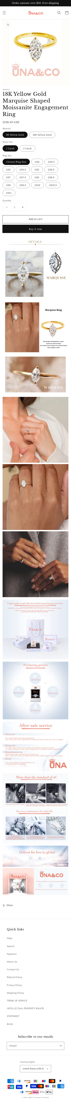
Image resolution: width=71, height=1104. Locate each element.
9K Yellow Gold (15, 134)
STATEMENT (13, 1016)
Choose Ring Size (16, 161)
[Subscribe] (60, 1046)
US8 (37, 177)
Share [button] (10, 905)
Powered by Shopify (41, 1097)
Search (10, 946)
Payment (12, 953)
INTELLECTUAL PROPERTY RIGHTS (25, 1008)
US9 (8, 185)
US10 (37, 185)
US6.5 (51, 169)
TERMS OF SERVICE (17, 1000)
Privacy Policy (14, 985)
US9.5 (22, 185)
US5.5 (22, 169)
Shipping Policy (15, 992)
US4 (37, 161)
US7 (8, 177)
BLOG (10, 1024)
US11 (9, 192)
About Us (12, 961)
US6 (37, 169)
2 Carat (27, 148)
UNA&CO (31, 1097)
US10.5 (53, 185)
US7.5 (22, 177)
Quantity (7, 200)
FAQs (9, 938)
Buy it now (35, 229)
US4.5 (51, 161)
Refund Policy (14, 977)
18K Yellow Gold (42, 134)
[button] (4, 13)
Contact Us (13, 969)
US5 (8, 169)
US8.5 (51, 177)
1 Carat (10, 148)
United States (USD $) (33, 1068)
